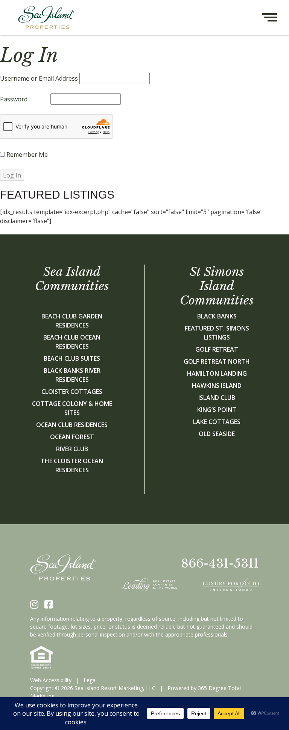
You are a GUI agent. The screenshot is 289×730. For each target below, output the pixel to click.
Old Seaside (217, 434)
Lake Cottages (216, 422)
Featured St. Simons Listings (217, 332)
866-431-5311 (220, 563)
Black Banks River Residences (72, 375)
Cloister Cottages (71, 391)
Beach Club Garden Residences (71, 320)
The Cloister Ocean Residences (72, 465)
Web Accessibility (50, 680)
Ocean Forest (72, 437)
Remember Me (26, 154)
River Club (72, 449)
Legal (90, 680)
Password (13, 99)
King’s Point (216, 410)
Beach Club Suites (72, 358)
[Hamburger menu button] (275, 17)
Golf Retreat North (217, 361)
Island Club (216, 397)
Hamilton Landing (217, 373)
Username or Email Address (39, 78)
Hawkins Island (217, 385)
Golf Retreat (216, 349)
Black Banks (217, 316)
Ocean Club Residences (72, 425)
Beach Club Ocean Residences (71, 341)
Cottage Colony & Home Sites (72, 408)
